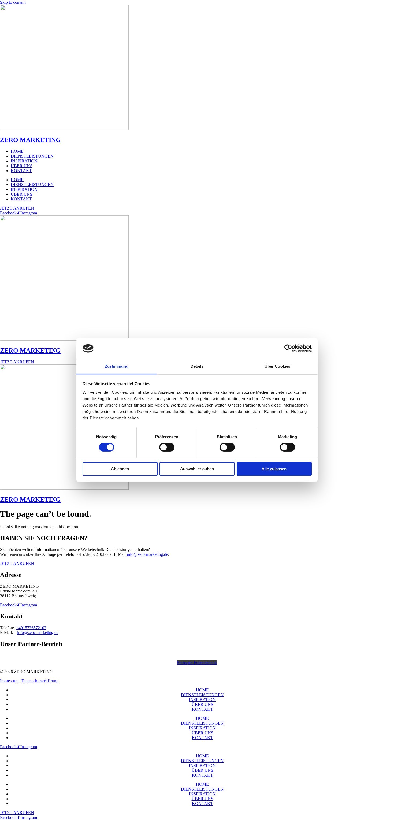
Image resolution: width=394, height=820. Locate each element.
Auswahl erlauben (197, 469)
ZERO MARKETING (30, 139)
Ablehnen (120, 469)
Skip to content (12, 2)
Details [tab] (197, 366)
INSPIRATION (24, 161)
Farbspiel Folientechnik (197, 662)
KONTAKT (21, 170)
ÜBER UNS (21, 165)
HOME (17, 151)
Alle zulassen (274, 469)
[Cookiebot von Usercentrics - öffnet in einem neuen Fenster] (288, 348)
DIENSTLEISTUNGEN (32, 156)
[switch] (166, 447)
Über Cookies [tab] (277, 366)
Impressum (9, 681)
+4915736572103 (31, 627)
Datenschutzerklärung (39, 681)
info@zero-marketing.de (147, 554)
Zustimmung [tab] (117, 366)
